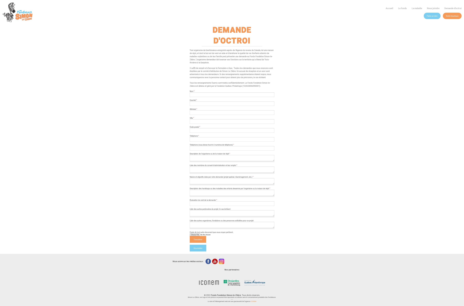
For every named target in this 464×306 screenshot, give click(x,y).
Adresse (193, 109)
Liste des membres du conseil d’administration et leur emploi (213, 165)
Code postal (195, 127)
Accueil (389, 8)
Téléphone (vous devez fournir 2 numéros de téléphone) (212, 145)
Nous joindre (433, 8)
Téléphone (194, 136)
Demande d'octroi (453, 8)
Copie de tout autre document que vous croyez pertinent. (211, 232)
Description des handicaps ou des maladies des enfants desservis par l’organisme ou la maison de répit (230, 188)
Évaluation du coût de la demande (203, 200)
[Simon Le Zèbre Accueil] (17, 12)
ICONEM (253, 301)
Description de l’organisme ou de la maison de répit (210, 153)
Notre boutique (452, 15)
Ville (192, 118)
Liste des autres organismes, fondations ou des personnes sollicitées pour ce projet (222, 220)
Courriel (193, 100)
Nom (192, 91)
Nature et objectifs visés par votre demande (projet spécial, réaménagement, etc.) (221, 177)
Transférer (198, 239)
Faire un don (432, 15)
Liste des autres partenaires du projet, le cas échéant (210, 209)
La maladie (417, 8)
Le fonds (402, 8)
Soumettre (198, 248)
